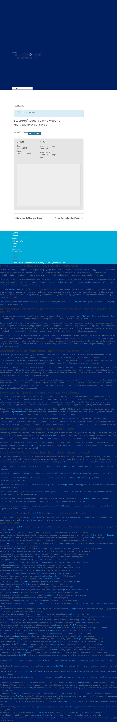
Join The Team (18, 85)
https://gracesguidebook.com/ (72, 589)
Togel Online (68, 485)
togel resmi (66, 466)
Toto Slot (62, 506)
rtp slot (43, 275)
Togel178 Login (38, 517)
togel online (72, 614)
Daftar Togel (52, 435)
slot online (48, 595)
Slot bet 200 (66, 419)
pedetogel (72, 609)
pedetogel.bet (17, 587)
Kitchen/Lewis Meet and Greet (28, 218)
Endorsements (18, 74)
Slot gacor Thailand (17, 412)
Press (14, 80)
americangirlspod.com (44, 576)
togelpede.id (41, 603)
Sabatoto (7, 532)
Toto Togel (38, 715)
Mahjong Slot (14, 289)
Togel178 (18, 527)
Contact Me (16, 83)
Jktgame (78, 302)
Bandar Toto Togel (16, 696)
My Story (15, 66)
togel (78, 477)
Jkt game (72, 685)
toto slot (10, 323)
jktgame (33, 688)
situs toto (49, 473)
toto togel (86, 499)
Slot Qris (82, 456)
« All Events (19, 106)
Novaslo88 (34, 598)
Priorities (15, 69)
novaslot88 (37, 513)
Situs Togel (112, 380)
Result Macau (93, 341)
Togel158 (86, 367)
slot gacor (12, 396)
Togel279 (9, 543)
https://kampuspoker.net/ (17, 592)
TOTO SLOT (81, 492)
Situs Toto (48, 360)
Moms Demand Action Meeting (69, 218)
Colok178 (22, 655)
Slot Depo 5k (60, 279)
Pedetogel (28, 559)
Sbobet (33, 693)
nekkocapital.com (53, 579)
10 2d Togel (85, 316)
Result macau (30, 445)
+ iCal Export (34, 133)
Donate (15, 72)
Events (14, 77)
